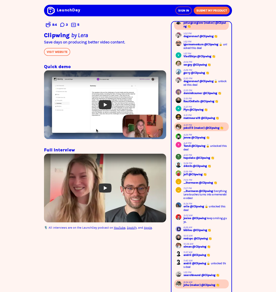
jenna (187, 137)
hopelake (189, 158)
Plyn (186, 109)
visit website (57, 52)
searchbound (192, 275)
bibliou (188, 230)
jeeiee (187, 218)
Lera (83, 35)
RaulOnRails (191, 101)
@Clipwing (206, 36)
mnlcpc (188, 238)
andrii (187, 255)
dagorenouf (191, 36)
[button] (105, 104)
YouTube (119, 227)
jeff (185, 174)
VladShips (190, 56)
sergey (188, 64)
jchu (186, 285)
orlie (186, 206)
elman (187, 246)
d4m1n (188, 166)
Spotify (132, 227)
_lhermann (191, 182)
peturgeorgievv (193, 22)
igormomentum (193, 44)
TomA (187, 146)
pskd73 (188, 128)
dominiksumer (193, 93)
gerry (187, 73)
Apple (148, 227)
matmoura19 (192, 118)
